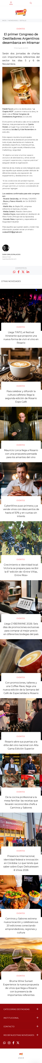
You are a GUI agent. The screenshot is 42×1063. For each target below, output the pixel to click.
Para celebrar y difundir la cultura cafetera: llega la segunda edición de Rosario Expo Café (21, 396)
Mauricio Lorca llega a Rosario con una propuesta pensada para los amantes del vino (21, 454)
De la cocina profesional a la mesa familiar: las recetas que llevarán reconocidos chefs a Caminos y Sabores (21, 802)
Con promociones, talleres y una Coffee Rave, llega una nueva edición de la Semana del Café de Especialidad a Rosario (21, 688)
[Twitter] (18, 1043)
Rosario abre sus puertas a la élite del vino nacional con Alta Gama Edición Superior (21, 745)
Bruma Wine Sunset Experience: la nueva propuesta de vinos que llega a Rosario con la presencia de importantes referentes (21, 988)
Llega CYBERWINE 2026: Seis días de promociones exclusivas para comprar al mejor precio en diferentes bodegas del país (21, 629)
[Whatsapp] (4, 1043)
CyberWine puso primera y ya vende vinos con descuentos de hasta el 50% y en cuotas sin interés (21, 511)
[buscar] (34, 3)
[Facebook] (13, 1043)
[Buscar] (31, 3)
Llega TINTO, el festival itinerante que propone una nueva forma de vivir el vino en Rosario (21, 337)
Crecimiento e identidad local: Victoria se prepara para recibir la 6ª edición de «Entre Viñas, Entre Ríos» (21, 570)
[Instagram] (9, 1043)
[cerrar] (39, 3)
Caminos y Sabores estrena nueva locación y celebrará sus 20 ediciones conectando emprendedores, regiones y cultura (21, 925)
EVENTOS (21, 29)
